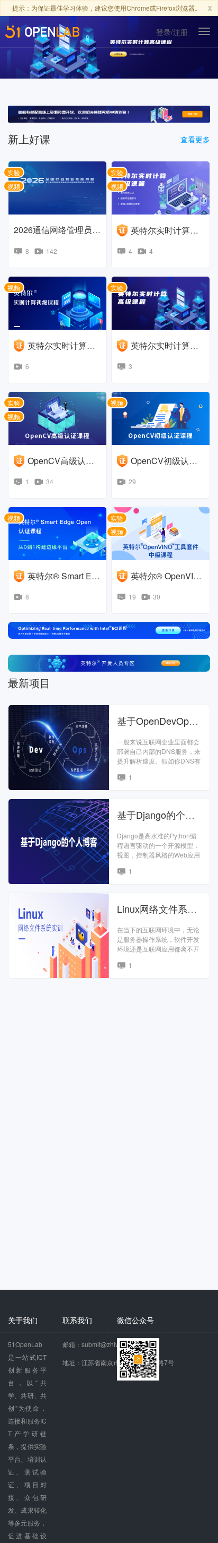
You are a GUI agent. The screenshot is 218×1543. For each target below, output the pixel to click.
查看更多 (195, 139)
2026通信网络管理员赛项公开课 (74, 230)
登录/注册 (172, 32)
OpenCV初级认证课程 (172, 461)
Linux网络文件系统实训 (166, 908)
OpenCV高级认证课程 (69, 461)
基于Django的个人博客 (165, 814)
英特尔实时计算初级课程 (74, 345)
